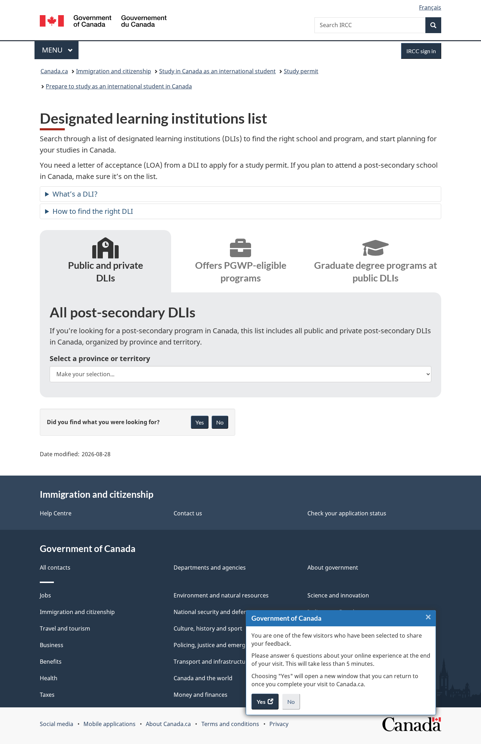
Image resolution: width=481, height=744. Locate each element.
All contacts (55, 567)
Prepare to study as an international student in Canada (119, 86)
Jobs (45, 595)
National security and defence (213, 612)
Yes (199, 422)
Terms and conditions (230, 724)
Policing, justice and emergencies (218, 645)
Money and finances (200, 695)
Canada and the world (203, 678)
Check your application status (346, 513)
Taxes (47, 695)
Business (51, 645)
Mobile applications (109, 724)
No (293, 703)
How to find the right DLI (92, 211)
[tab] (105, 262)
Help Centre (55, 513)
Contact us (188, 513)
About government (332, 567)
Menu (53, 50)
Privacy (278, 724)
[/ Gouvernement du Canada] (103, 22)
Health (48, 678)
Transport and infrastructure (212, 661)
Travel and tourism (65, 628)
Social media (56, 724)
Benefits (51, 661)
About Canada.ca (168, 724)
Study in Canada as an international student (217, 71)
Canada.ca (54, 71)
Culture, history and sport (208, 628)
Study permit (301, 71)
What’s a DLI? (75, 194)
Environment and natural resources (221, 595)
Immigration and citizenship (113, 71)
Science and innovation (338, 595)
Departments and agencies (210, 567)
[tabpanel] (240, 344)
